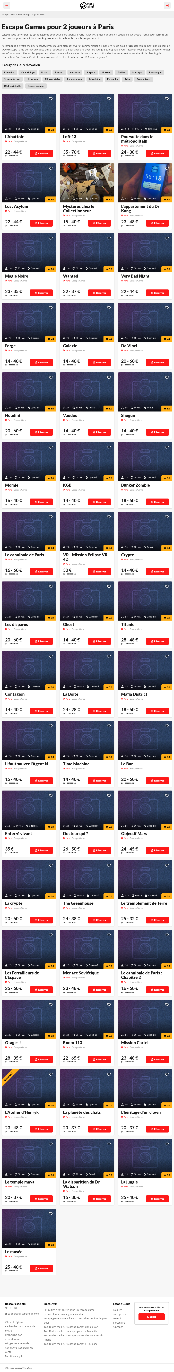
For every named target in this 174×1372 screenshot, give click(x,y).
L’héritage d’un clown (141, 1112)
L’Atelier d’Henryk (22, 1112)
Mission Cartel (135, 1042)
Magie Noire (16, 276)
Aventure (75, 72)
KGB (67, 485)
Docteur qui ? (75, 833)
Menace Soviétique (81, 973)
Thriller (122, 72)
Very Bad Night (135, 276)
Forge (10, 346)
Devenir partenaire (119, 1320)
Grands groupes (36, 85)
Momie (11, 485)
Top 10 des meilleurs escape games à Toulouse (71, 1343)
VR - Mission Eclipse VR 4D (85, 557)
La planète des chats (82, 1112)
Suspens (90, 72)
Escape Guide (8, 14)
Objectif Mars (134, 833)
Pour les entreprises (119, 1312)
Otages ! (13, 1042)
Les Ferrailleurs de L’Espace (22, 975)
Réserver (43, 153)
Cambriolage (27, 72)
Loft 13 (69, 136)
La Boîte (70, 694)
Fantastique (155, 72)
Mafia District (134, 694)
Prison (44, 72)
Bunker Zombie (135, 485)
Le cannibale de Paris (24, 555)
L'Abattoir (14, 136)
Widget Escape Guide (17, 1343)
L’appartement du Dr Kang (140, 208)
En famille (112, 79)
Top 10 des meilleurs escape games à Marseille (71, 1331)
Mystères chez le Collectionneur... (78, 208)
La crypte (13, 903)
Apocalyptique (74, 79)
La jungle (129, 1182)
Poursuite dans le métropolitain (137, 138)
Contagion (15, 694)
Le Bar (127, 764)
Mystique (137, 72)
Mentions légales (14, 1356)
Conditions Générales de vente (19, 1349)
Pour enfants (143, 79)
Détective (9, 72)
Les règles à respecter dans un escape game (69, 1309)
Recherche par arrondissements (14, 1337)
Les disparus (16, 624)
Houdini (12, 415)
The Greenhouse (78, 903)
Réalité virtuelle (12, 85)
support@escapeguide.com (23, 1313)
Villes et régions (14, 1322)
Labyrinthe (94, 79)
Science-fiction (12, 79)
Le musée (13, 1251)
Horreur (106, 72)
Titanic (127, 624)
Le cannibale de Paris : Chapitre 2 (141, 975)
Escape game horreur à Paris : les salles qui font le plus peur (75, 1320)
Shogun (128, 415)
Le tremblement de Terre (144, 903)
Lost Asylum (16, 206)
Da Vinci (129, 346)
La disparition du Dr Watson (81, 1184)
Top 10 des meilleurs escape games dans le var (71, 1326)
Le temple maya (19, 1182)
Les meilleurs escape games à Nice (64, 1314)
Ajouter (151, 1316)
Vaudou (70, 415)
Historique (32, 79)
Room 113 (72, 1042)
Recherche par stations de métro (20, 1328)
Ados (127, 79)
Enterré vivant (18, 833)
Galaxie (70, 346)
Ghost (68, 624)
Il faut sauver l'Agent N (26, 764)
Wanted (70, 276)
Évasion (59, 72)
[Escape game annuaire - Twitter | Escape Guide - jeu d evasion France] (7, 1308)
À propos (118, 1326)
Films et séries (52, 79)
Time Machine (76, 764)
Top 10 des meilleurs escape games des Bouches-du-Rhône (74, 1337)
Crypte (127, 555)
